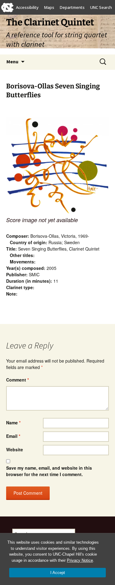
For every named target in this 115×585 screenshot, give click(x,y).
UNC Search (101, 7)
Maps (49, 7)
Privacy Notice (80, 560)
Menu (12, 61)
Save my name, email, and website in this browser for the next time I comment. (49, 471)
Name (13, 422)
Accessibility (27, 7)
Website (14, 449)
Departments (72, 7)
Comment (17, 380)
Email (13, 436)
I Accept (57, 572)
